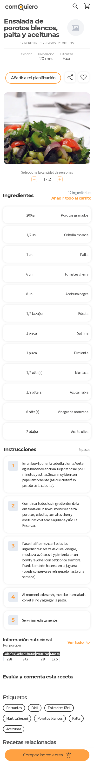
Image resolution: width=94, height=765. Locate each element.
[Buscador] (75, 6)
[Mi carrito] (86, 6)
